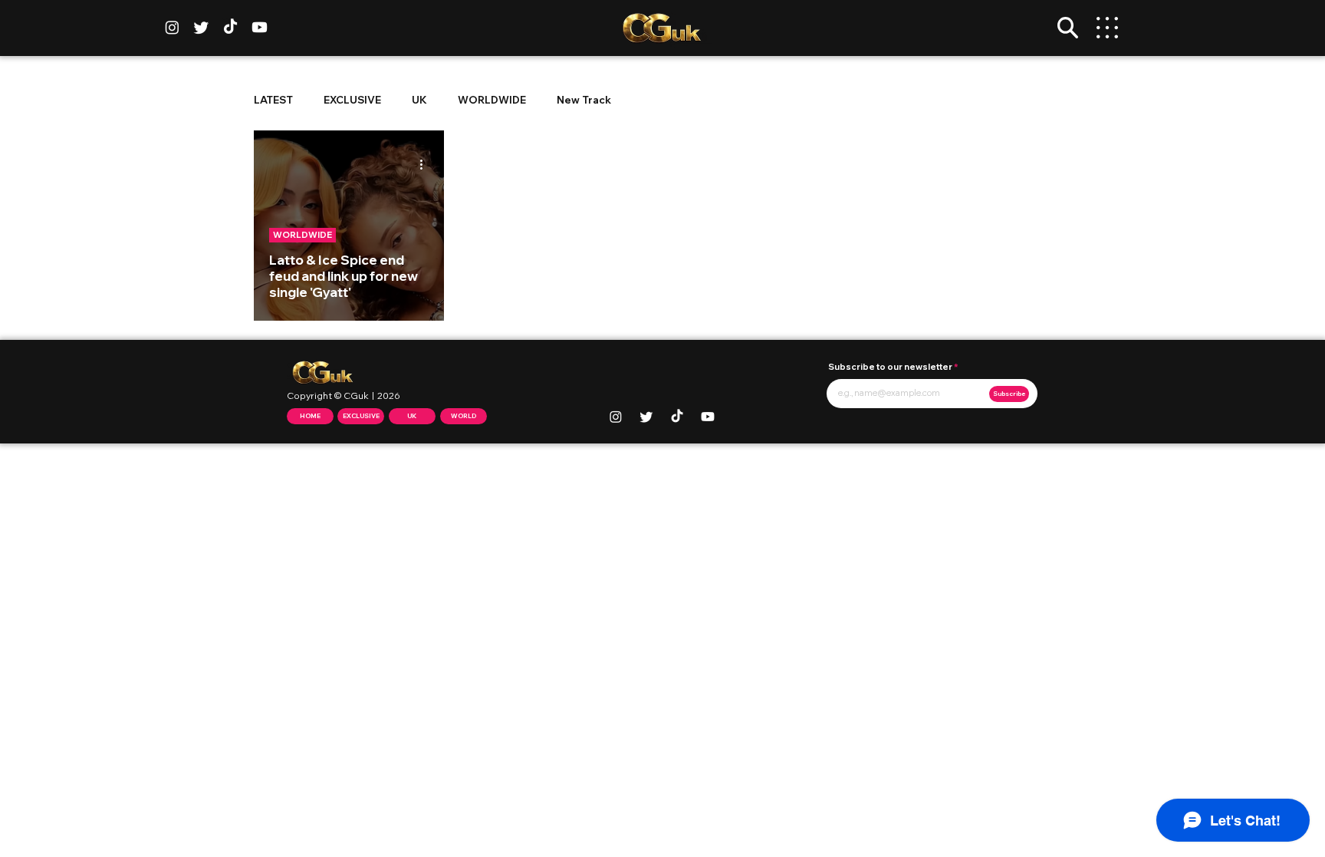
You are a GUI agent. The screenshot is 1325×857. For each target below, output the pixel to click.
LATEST (273, 100)
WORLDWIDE (492, 100)
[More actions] (426, 164)
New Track (584, 100)
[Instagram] (172, 27)
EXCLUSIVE (352, 100)
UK (419, 100)
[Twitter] (201, 27)
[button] (1067, 27)
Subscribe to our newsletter (890, 367)
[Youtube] (259, 27)
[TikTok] (230, 27)
